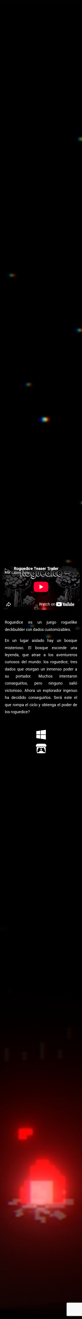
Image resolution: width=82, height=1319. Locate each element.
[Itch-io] (41, 748)
